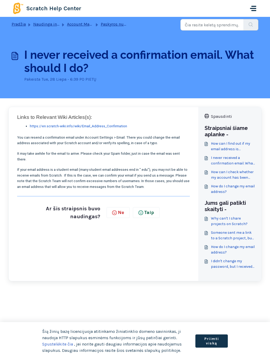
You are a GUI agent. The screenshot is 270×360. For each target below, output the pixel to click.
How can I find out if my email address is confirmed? (230, 146)
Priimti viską (211, 341)
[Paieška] (250, 25)
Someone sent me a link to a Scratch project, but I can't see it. (232, 235)
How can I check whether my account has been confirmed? (232, 175)
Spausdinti (221, 116)
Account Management (88, 24)
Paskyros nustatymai (120, 24)
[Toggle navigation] (253, 8)
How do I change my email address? (233, 189)
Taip (149, 212)
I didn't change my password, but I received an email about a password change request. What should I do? (231, 264)
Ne (121, 212)
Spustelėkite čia (57, 344)
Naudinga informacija (54, 24)
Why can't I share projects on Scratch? (229, 221)
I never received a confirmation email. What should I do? (232, 160)
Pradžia (19, 24)
